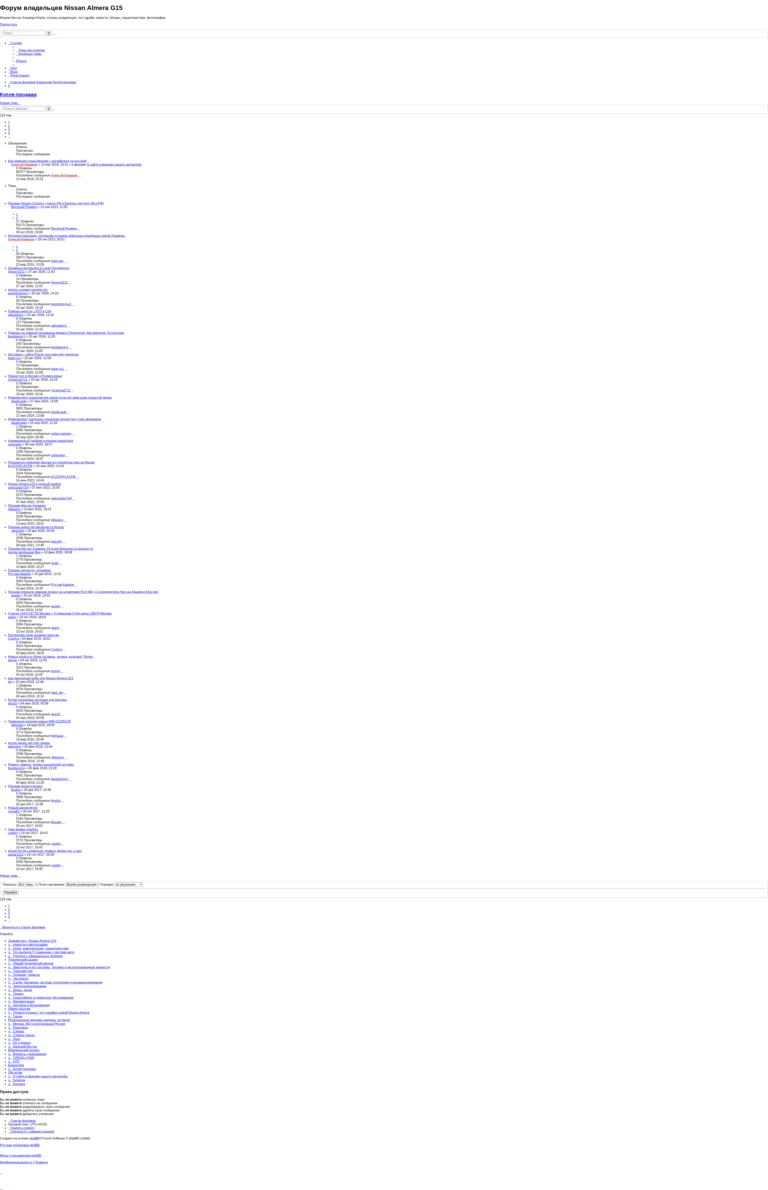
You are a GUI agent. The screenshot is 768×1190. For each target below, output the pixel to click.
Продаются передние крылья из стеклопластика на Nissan (51, 462)
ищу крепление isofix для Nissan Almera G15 (40, 678)
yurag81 (14, 811)
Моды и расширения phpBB (20, 1155)
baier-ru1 (14, 358)
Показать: (10, 884)
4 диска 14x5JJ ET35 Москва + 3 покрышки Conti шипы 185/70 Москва (60, 613)
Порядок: (107, 884)
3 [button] (9, 129)
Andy (55, 563)
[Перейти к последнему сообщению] (79, 175)
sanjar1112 (16, 854)
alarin (12, 617)
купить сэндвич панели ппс (28, 289)
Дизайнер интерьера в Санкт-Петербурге (38, 268)
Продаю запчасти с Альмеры (29, 570)
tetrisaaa (17, 725)
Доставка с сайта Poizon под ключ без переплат (43, 354)
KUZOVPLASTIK (20, 466)
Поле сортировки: (52, 884)
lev (10, 682)
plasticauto (19, 401)
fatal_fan (57, 692)
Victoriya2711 (17, 379)
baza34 (56, 541)
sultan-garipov (61, 433)
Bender (56, 822)
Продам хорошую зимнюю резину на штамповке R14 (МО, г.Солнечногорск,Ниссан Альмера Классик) (83, 592)
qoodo (15, 595)
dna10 (12, 703)
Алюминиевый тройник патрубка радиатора (40, 441)
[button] (9, 136)
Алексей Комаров (24, 164)
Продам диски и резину (25, 786)
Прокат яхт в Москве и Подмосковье (35, 376)
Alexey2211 (16, 271)
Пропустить (8, 24)
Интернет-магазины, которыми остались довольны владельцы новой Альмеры (66, 235)
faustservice (16, 768)
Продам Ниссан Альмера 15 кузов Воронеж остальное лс (50, 548)
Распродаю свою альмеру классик (33, 635)
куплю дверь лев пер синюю (29, 743)
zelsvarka (15, 444)
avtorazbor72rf (18, 487)
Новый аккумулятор (23, 807)
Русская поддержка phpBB (20, 1145)
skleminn (14, 746)
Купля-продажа (18, 94)
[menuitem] (30, 50)
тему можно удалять (23, 829)
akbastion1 (16, 315)
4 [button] (9, 133)
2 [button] (9, 126)
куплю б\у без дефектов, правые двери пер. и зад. (45, 851)
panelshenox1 (18, 293)
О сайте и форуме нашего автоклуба (114, 164)
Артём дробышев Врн (24, 552)
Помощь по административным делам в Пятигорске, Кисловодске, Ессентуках (66, 333)
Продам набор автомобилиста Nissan (36, 527)
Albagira (14, 509)
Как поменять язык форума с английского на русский (47, 161)
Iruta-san (57, 261)
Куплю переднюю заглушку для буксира (37, 700)
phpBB (34, 1138)
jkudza (16, 789)
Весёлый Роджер (24, 207)
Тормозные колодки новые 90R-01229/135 (39, 721)
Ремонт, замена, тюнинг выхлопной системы (41, 764)
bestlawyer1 (16, 336)
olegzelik (17, 530)
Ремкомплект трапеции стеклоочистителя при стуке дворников (54, 419)
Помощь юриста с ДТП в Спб (29, 311)
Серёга (13, 638)
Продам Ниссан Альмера (27, 505)
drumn (12, 660)
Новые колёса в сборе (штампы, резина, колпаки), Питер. (50, 656)
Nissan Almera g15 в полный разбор (34, 484)
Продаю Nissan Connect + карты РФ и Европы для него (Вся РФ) (56, 203)
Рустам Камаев (19, 574)
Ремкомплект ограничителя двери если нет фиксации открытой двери (60, 397)
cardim (13, 833)
